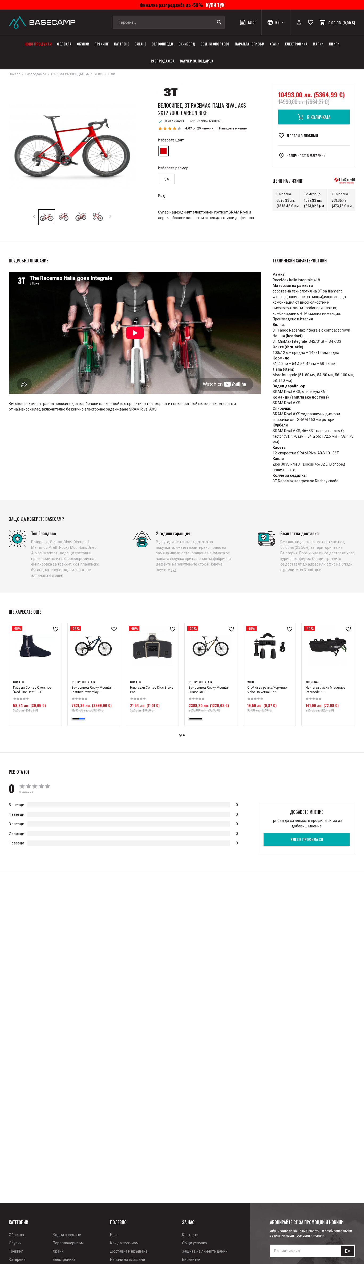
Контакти (190, 1235)
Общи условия (194, 1243)
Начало (14, 74)
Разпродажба (163, 61)
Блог (114, 1235)
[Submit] (347, 1251)
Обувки (83, 44)
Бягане (140, 44)
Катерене (121, 44)
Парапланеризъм (249, 44)
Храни (275, 44)
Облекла (64, 44)
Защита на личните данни (205, 1251)
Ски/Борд (187, 44)
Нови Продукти (38, 44)
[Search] (219, 22)
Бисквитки (191, 1259)
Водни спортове (214, 44)
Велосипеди (162, 44)
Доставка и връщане (129, 1251)
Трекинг (102, 44)
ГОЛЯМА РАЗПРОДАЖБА (70, 74)
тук (173, 570)
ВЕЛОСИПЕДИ (104, 74)
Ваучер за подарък (196, 61)
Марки (318, 44)
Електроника (296, 44)
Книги (334, 44)
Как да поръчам (124, 1243)
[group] (72, 146)
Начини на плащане (127, 1259)
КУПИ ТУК (214, 4)
